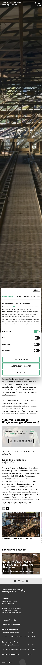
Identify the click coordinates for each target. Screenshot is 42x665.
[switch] (37, 338)
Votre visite (7, 662)
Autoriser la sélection (21, 366)
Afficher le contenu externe (21, 441)
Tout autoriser (21, 359)
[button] (7, 508)
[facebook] (15, 581)
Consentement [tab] (7, 296)
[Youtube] (23, 581)
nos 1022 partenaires (16, 307)
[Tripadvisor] (27, 581)
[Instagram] (19, 581)
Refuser (21, 372)
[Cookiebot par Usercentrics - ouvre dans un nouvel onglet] (31, 290)
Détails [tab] (18, 296)
